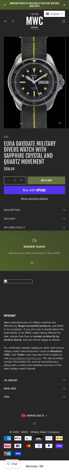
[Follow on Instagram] (34, 423)
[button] (54, 14)
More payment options (34, 198)
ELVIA (6, 137)
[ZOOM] (60, 123)
